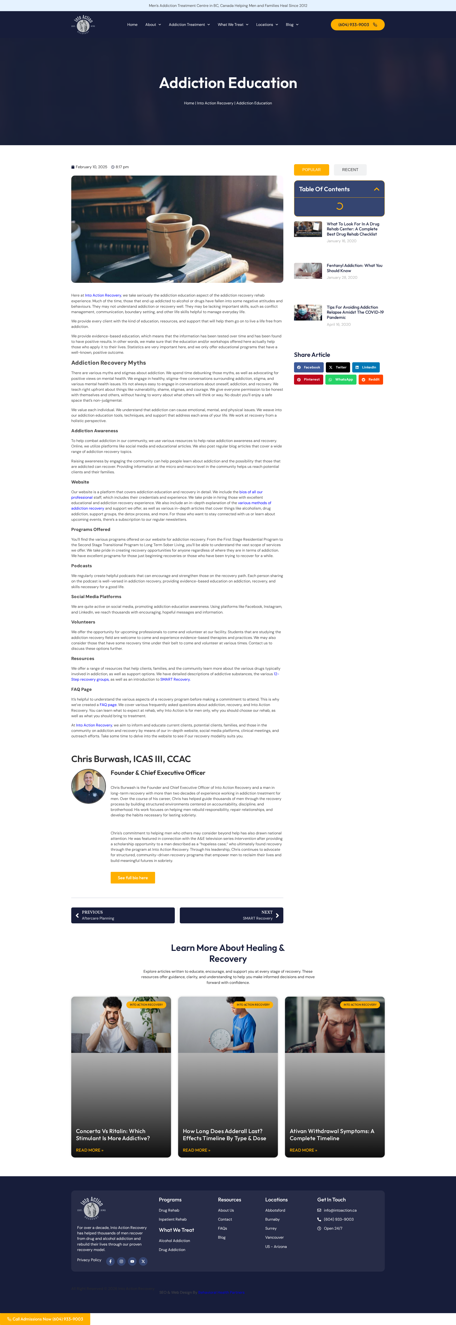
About (150, 24)
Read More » (90, 1150)
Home (132, 24)
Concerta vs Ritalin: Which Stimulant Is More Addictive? (113, 1134)
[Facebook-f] (110, 1261)
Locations (264, 24)
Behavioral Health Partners (221, 1292)
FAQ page (108, 704)
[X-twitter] (143, 1261)
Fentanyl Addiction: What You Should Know (354, 268)
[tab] (311, 170)
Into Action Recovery (215, 103)
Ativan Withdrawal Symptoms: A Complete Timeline (332, 1134)
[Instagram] (121, 1261)
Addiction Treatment (187, 24)
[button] (377, 189)
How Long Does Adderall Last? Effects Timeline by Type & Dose (224, 1134)
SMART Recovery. (175, 679)
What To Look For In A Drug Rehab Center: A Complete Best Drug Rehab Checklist (353, 229)
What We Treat (230, 24)
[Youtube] (132, 1261)
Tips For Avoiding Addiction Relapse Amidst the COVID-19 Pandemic (355, 312)
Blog (290, 24)
